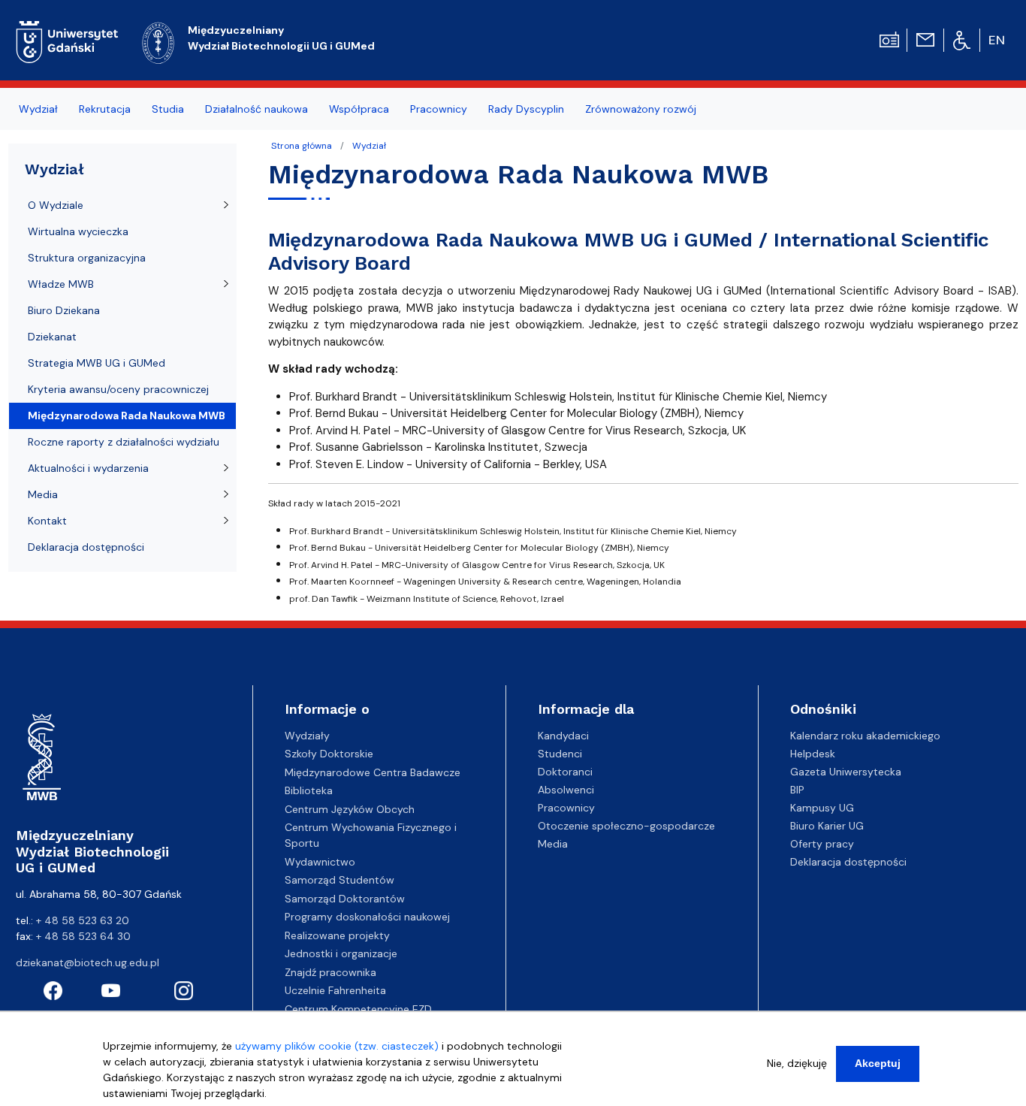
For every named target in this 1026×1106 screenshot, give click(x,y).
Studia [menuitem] (168, 109)
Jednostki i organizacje (341, 953)
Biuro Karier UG (827, 826)
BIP (797, 789)
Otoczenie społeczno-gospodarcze (626, 826)
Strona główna (301, 146)
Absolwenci (566, 789)
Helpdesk (812, 753)
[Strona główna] (67, 39)
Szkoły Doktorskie (329, 753)
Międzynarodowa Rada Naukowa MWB (126, 415)
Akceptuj (878, 1063)
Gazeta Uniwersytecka (845, 771)
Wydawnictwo (320, 862)
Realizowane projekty (337, 935)
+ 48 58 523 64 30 (83, 936)
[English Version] (997, 40)
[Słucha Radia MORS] (889, 38)
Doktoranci (565, 771)
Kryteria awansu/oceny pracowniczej (118, 389)
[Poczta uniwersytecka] (925, 38)
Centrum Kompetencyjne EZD (358, 1009)
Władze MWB (61, 284)
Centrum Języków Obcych (350, 809)
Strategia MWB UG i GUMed (96, 363)
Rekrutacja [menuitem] (105, 109)
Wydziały (307, 735)
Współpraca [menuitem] (359, 109)
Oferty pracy (822, 844)
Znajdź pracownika (330, 972)
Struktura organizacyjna (87, 257)
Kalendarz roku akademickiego (865, 735)
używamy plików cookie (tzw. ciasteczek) (337, 1046)
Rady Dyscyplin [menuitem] (526, 109)
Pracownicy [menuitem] (438, 109)
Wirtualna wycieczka (78, 231)
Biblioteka (309, 790)
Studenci (560, 753)
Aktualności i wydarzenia (88, 468)
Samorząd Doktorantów (345, 898)
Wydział (369, 146)
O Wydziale (55, 205)
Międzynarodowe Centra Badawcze (372, 772)
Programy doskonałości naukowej (367, 916)
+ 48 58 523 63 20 (82, 920)
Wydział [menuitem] (38, 109)
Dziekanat (52, 336)
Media (43, 494)
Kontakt (47, 520)
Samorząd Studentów (339, 880)
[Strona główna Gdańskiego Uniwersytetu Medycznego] (158, 41)
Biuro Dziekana (64, 310)
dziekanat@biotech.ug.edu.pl (87, 962)
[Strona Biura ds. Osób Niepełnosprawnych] (961, 40)
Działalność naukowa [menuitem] (256, 109)
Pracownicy (566, 807)
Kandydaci (563, 735)
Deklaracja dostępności (86, 547)
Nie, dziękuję (797, 1063)
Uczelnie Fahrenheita (335, 990)
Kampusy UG (822, 807)
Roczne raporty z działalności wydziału (123, 442)
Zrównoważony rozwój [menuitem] (640, 109)
